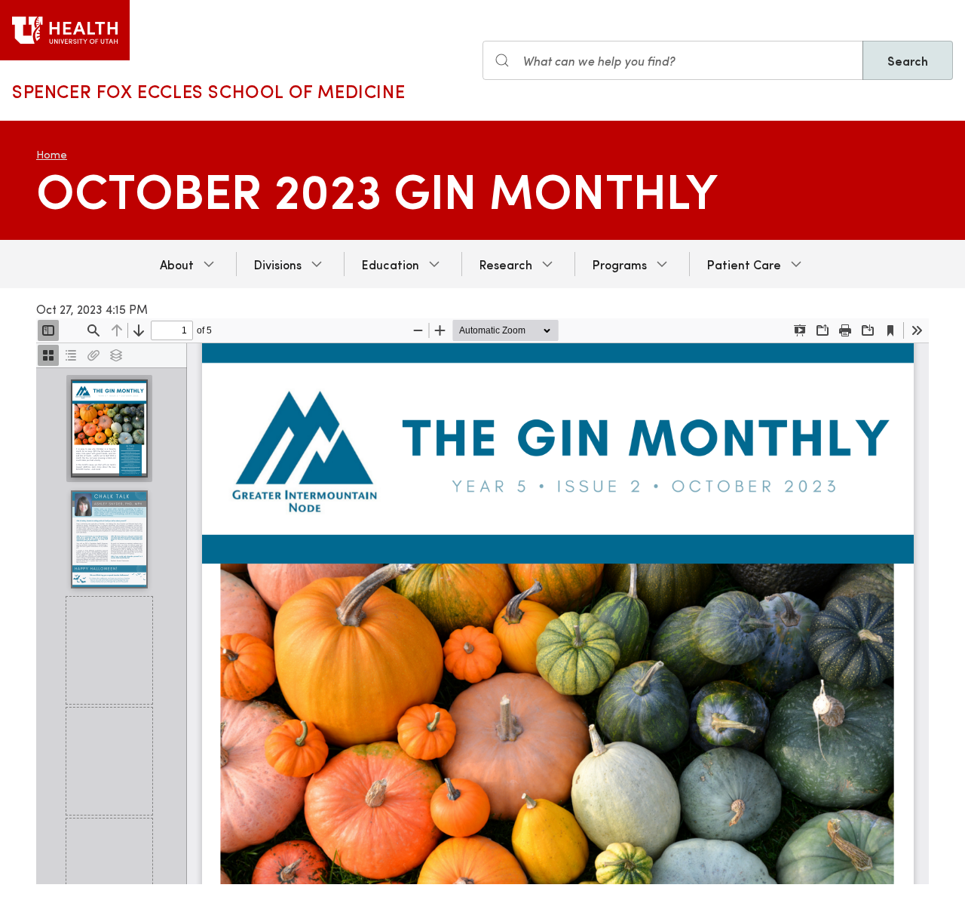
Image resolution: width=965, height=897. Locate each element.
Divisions (278, 264)
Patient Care (744, 264)
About (177, 264)
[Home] (65, 30)
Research (505, 264)
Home (51, 154)
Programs (620, 264)
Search (907, 60)
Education (390, 264)
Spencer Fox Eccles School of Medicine (208, 90)
